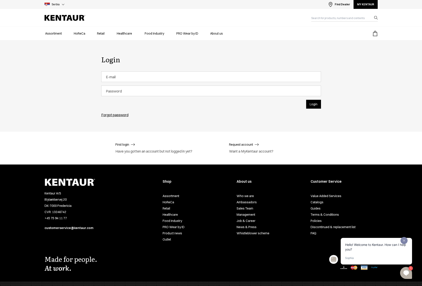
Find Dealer (342, 4)
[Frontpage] (65, 18)
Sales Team (245, 208)
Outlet (167, 239)
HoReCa (168, 202)
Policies (316, 221)
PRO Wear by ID (174, 227)
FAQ (313, 233)
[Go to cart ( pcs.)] (375, 33)
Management (246, 215)
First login (122, 145)
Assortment (171, 196)
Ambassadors (247, 202)
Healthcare (170, 215)
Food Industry (172, 221)
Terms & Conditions (325, 215)
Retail (166, 208)
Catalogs (317, 202)
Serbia (56, 4)
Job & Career (246, 221)
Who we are (245, 196)
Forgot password (114, 115)
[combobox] (340, 17)
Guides (316, 208)
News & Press (247, 227)
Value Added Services (326, 196)
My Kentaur (365, 4)
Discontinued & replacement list (333, 227)
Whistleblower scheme (253, 233)
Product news (172, 233)
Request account (241, 145)
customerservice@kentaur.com (69, 228)
